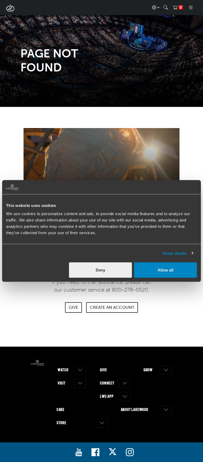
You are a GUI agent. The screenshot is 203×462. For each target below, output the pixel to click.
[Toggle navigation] (190, 7)
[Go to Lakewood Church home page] (37, 362)
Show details (175, 253)
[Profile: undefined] (156, 7)
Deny (100, 270)
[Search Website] (166, 7)
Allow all (165, 270)
